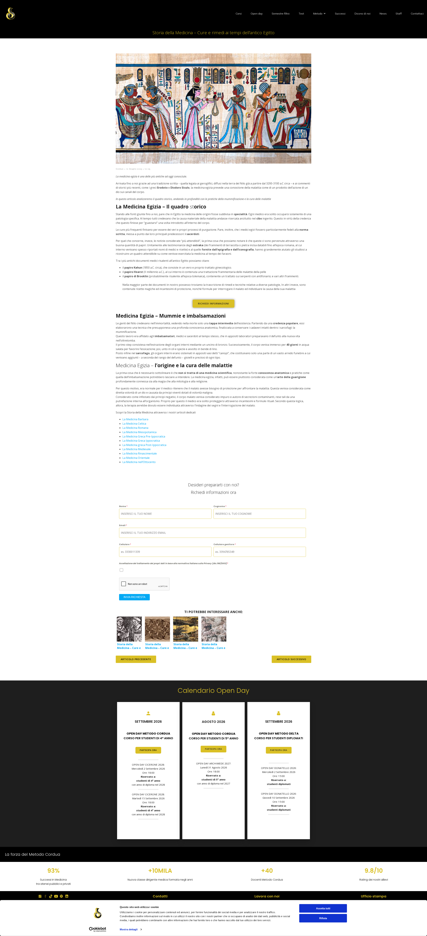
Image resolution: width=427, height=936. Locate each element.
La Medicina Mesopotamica (139, 432)
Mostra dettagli (129, 929)
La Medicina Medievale (136, 449)
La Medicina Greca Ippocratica (141, 440)
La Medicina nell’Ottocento (139, 462)
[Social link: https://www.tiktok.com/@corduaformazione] (50, 896)
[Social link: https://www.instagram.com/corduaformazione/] (40, 896)
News (383, 13)
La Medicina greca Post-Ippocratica (144, 445)
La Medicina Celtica (134, 423)
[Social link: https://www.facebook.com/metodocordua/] (45, 896)
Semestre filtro (281, 13)
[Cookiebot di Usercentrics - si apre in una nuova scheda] (97, 929)
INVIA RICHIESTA (134, 597)
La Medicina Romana (135, 428)
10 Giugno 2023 (134, 169)
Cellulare (125, 544)
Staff (399, 13)
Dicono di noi (362, 13)
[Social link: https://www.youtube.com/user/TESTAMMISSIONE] (56, 896)
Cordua (119, 169)
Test (301, 13)
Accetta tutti (323, 908)
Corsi (239, 13)
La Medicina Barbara (135, 419)
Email (123, 525)
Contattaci (417, 13)
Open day (257, 13)
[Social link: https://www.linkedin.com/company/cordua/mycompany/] (66, 896)
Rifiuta (323, 918)
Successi (340, 13)
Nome (123, 506)
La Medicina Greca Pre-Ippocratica (143, 436)
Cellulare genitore (225, 544)
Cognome (220, 506)
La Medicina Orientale (136, 458)
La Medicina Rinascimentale (139, 453)
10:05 (147, 169)
